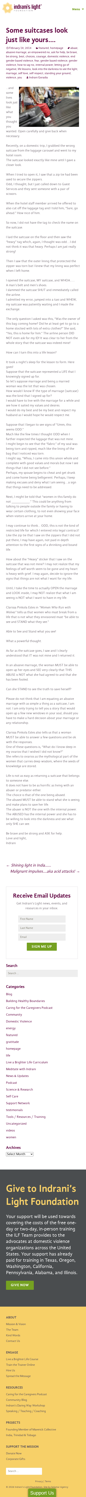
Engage (12, 1352)
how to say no (25, 65)
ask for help (58, 52)
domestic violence (58, 56)
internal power (44, 65)
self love (23, 73)
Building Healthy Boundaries (25, 1001)
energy (11, 1028)
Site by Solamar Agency (56, 1487)
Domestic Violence (19, 1021)
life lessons (24, 69)
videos (10, 1130)
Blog (9, 994)
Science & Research (19, 1089)
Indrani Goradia (38, 77)
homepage (56, 48)
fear (36, 60)
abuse (73, 48)
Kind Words (13, 1335)
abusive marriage (16, 52)
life (8, 1055)
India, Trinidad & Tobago (21, 1435)
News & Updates (17, 1076)
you (19, 77)
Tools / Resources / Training (26, 1117)
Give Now (20, 1285)
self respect (36, 73)
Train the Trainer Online (20, 1365)
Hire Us (10, 1370)
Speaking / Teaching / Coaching (26, 1411)
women (11, 1137)
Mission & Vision (16, 1324)
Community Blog (16, 1400)
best (21, 56)
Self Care (12, 1096)
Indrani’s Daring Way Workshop (25, 1405)
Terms (48, 1481)
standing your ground (58, 73)
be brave (72, 52)
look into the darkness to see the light (54, 69)
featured (44, 48)
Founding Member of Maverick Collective (31, 1429)
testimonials (14, 1110)
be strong (12, 56)
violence (11, 77)
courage (41, 56)
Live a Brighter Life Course (22, 1359)
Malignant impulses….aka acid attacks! (45, 871)
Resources (14, 1387)
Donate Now (14, 1453)
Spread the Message (18, 1376)
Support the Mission (22, 1447)
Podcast (11, 1083)
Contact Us (13, 1341)
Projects (13, 1422)
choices (30, 56)
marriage (11, 73)
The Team (12, 1329)
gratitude (12, 1042)
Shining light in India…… (28, 865)
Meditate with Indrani (21, 1069)
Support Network (18, 1103)
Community (14, 1014)
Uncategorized (16, 1123)
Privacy (39, 1481)
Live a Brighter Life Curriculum (27, 1062)
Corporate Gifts (15, 1459)
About (11, 1317)
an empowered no (39, 52)
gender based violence (53, 60)
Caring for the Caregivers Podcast (29, 1008)
